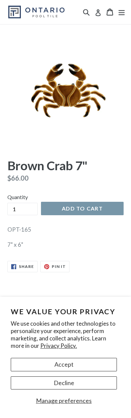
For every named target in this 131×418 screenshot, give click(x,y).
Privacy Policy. (58, 345)
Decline (64, 382)
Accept (64, 364)
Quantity (17, 197)
